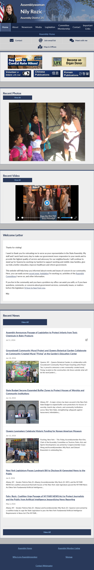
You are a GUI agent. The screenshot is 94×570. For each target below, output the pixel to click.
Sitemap (69, 557)
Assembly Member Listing (69, 548)
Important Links (88, 27)
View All (12, 98)
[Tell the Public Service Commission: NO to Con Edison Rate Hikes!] (25, 62)
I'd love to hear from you (34, 288)
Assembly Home (47, 34)
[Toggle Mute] (59, 218)
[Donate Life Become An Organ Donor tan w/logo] (69, 62)
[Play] (18, 218)
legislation (44, 273)
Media (39, 27)
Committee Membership (64, 27)
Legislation (50, 27)
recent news (34, 273)
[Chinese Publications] (47, 73)
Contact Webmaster (44, 566)
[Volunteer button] (17, 73)
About (15, 27)
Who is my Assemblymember (25, 557)
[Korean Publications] (76, 73)
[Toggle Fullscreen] (75, 218)
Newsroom (27, 27)
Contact (76, 27)
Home (5, 27)
